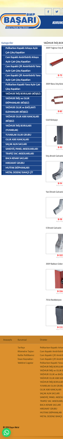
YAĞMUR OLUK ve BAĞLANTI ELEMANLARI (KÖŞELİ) (21, 109)
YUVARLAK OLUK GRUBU (18, 135)
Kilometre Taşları (26, 351)
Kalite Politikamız (26, 355)
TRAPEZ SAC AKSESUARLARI (20, 154)
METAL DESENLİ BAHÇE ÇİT (19, 172)
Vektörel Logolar (25, 363)
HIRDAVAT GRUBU (15, 163)
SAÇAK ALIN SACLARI (16, 144)
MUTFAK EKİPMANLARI (17, 168)
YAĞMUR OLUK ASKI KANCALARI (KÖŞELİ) (22, 118)
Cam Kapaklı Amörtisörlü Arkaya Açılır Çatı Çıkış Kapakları (22, 59)
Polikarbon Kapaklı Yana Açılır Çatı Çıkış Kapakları (23, 86)
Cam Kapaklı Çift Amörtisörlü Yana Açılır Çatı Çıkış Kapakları (23, 68)
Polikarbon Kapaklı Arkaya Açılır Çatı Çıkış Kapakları (22, 50)
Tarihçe (21, 348)
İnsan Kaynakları (25, 359)
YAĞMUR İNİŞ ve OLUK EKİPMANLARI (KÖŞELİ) (17, 100)
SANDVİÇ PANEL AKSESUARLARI (22, 149)
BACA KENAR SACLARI (17, 158)
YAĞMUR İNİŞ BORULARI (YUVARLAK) (19, 128)
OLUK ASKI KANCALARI (17, 139)
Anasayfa (25, 22)
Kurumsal (22, 340)
